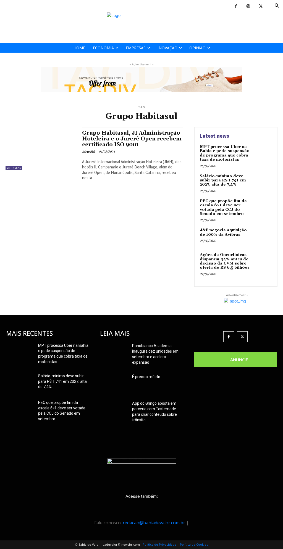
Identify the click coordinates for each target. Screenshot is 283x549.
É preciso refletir (146, 376)
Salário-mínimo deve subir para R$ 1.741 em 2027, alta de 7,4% (223, 180)
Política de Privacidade (159, 544)
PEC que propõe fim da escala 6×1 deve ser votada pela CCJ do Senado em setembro (223, 207)
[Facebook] (236, 6)
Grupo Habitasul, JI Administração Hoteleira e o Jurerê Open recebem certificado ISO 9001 (132, 139)
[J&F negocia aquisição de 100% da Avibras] (262, 236)
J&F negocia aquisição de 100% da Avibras (223, 232)
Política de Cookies (194, 544)
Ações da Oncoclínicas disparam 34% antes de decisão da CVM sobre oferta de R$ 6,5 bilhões (225, 261)
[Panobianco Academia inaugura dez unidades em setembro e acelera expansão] (114, 352)
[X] (261, 6)
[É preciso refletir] (114, 383)
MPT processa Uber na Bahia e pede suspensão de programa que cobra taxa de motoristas (225, 153)
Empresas (14, 168)
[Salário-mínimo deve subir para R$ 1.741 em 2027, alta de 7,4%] (262, 182)
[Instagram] (248, 6)
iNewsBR (88, 151)
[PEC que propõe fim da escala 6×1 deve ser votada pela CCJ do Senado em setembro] (262, 207)
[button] (277, 6)
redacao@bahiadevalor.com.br (154, 523)
